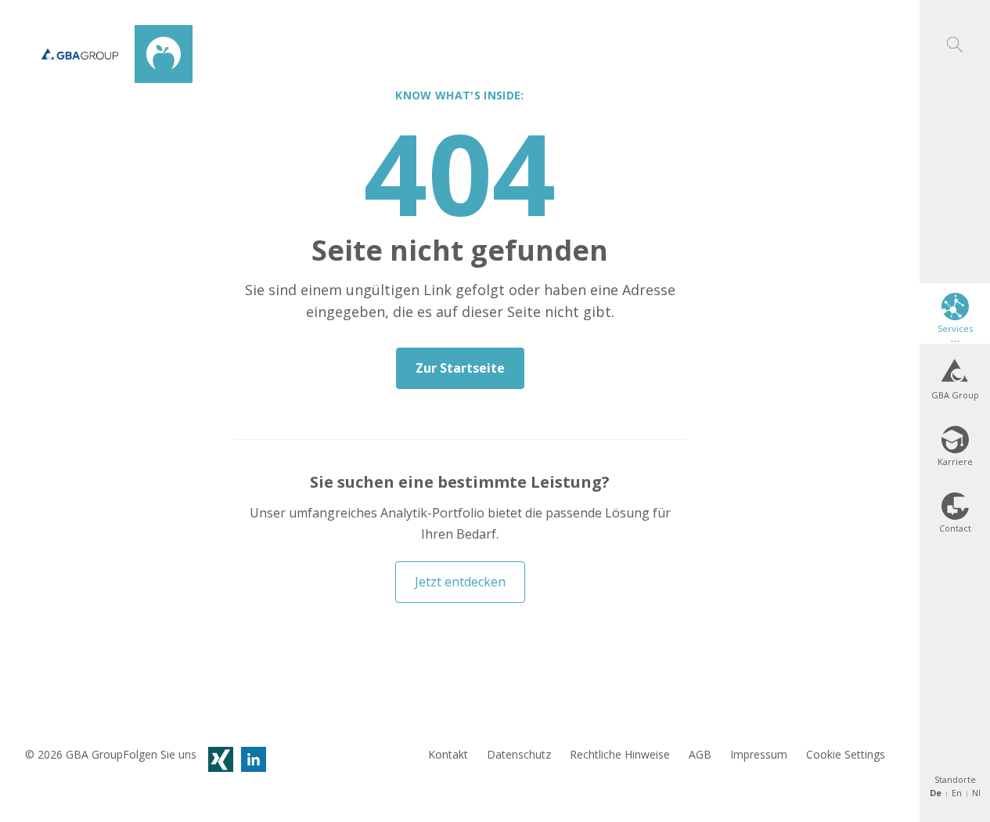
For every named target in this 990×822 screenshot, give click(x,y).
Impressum (758, 754)
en (957, 793)
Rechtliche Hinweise (620, 754)
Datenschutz (519, 754)
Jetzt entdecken (460, 581)
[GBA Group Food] (109, 54)
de (935, 793)
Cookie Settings (845, 754)
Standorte (955, 779)
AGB (700, 754)
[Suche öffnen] (955, 26)
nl (976, 793)
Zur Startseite (460, 368)
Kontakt (448, 754)
